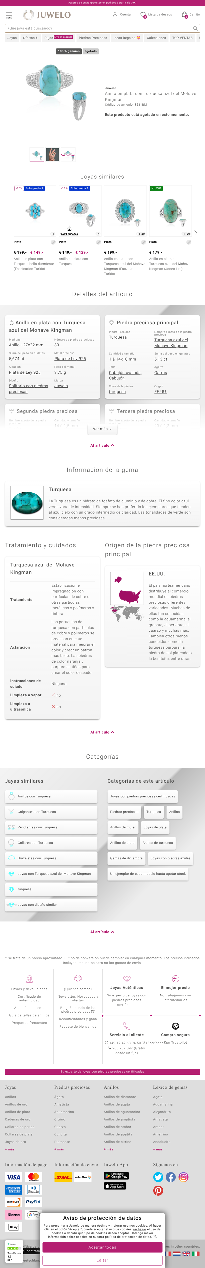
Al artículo (100, 445)
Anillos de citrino (118, 1142)
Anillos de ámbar (117, 1127)
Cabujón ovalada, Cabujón (125, 375)
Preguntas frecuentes (29, 1023)
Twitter (158, 1177)
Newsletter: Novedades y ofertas (78, 998)
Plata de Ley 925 (70, 359)
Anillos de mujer (123, 827)
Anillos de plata (122, 843)
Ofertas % (30, 38)
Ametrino (160, 1134)
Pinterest (158, 1191)
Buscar (196, 28)
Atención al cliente (29, 1008)
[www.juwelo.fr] (167, 1254)
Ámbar (158, 1127)
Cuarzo (60, 1127)
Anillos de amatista (119, 1119)
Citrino (60, 1119)
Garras (160, 373)
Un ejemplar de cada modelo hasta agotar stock (148, 874)
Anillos (174, 812)
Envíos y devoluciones (29, 989)
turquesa (117, 392)
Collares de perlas (19, 1127)
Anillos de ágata (117, 1104)
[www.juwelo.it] (196, 1254)
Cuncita (60, 1134)
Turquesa (118, 337)
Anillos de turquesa (157, 843)
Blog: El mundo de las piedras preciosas (78, 1010)
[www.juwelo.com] (186, 1254)
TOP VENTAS (182, 38)
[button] (9, 15)
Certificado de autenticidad (29, 998)
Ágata (59, 1097)
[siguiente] (195, 232)
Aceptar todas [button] (102, 1247)
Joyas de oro (15, 1142)
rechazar (139, 1229)
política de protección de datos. (128, 1237)
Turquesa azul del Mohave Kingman (171, 343)
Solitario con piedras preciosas (28, 389)
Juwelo (61, 386)
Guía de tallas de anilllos (29, 1015)
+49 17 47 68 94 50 (125, 1043)
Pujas (58, 37)
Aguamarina (163, 1104)
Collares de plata (19, 1134)
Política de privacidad (37, 1247)
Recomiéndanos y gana (78, 1019)
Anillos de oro (16, 1104)
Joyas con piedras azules (171, 858)
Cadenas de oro (17, 1119)
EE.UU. (160, 392)
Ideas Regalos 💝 (127, 38)
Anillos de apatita (118, 1134)
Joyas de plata (155, 827)
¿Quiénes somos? (78, 989)
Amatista (61, 1104)
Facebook (171, 1177)
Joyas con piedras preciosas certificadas (142, 796)
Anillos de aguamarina (122, 1112)
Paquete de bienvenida (78, 1026)
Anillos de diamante (120, 1097)
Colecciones (156, 38)
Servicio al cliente (127, 1035)
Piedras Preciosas (93, 38)
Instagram (183, 1177)
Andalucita (162, 1142)
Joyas (12, 38)
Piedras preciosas (124, 812)
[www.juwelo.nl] (176, 1254)
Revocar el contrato (24, 1251)
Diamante (62, 1142)
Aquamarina (64, 1112)
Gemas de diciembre (126, 858)
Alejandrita (162, 1112)
